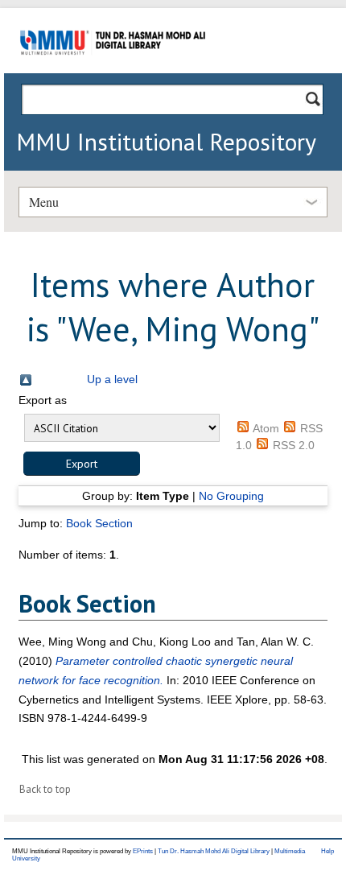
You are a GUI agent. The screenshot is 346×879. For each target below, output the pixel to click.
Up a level (112, 379)
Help (327, 851)
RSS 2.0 (294, 445)
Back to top (45, 789)
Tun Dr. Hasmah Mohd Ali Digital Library (214, 851)
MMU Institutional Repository (166, 141)
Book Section (99, 523)
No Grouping (231, 495)
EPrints (143, 851)
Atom (266, 428)
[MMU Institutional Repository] (112, 70)
